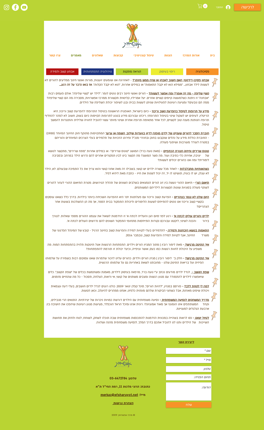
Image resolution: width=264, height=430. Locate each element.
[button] (203, 6)
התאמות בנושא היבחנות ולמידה (188, 230)
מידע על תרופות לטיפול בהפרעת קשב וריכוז (180, 111)
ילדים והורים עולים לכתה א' (191, 216)
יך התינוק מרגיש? (196, 258)
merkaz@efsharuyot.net (119, 395)
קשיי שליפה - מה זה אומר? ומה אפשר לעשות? (179, 93)
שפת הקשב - (200, 272)
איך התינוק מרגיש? (196, 245)
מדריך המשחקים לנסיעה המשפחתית (185, 300)
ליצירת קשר (186, 342)
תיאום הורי (202, 183)
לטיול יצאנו (201, 318)
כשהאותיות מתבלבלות (194, 169)
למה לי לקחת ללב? (196, 286)
